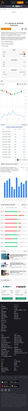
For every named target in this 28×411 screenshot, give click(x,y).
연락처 (15, 364)
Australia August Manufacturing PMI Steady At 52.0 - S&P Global (18, 256)
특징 (2, 363)
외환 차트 (16, 315)
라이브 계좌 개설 (7, 298)
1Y (17, 84)
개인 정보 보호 (9, 378)
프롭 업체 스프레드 (18, 351)
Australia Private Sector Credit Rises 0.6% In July (18, 272)
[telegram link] (9, 390)
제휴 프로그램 (4, 344)
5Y (22, 84)
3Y (20, 84)
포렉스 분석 (3, 320)
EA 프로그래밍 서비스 (6, 342)
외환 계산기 (3, 325)
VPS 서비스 (3, 339)
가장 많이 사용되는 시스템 (20, 310)
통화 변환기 (3, 330)
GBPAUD (2, 234)
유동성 (2, 323)
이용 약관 (3, 378)
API (2, 364)
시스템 (15, 308)
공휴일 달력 (3, 311)
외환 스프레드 (17, 335)
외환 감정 (16, 316)
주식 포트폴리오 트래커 (6, 356)
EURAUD (2, 211)
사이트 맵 (15, 378)
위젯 (2, 361)
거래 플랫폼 (3, 349)
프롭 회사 (16, 347)
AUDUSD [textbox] (2, 84)
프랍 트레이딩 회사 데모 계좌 (20, 352)
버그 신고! (16, 366)
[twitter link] (6, 390)
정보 (15, 368)
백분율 (26, 169)
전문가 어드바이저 (5, 351)
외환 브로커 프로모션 (18, 342)
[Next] (26, 160)
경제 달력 (3, 306)
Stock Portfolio (4, 368)
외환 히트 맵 (4, 327)
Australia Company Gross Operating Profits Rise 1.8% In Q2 (17, 264)
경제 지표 (3, 328)
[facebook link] (2, 390)
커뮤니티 (16, 306)
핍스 (23, 168)
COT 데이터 (3, 322)
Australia (21, 54)
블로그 (15, 369)
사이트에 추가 (7, 28)
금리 (2, 310)
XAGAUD (2, 246)
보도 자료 (16, 344)
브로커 (2, 335)
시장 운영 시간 (4, 308)
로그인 (13, 2)
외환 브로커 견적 (17, 337)
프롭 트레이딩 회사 (5, 337)
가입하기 (20, 2)
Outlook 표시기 (17, 318)
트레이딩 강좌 (4, 354)
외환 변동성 (3, 315)
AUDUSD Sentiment (9, 41)
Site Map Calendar (23, 377)
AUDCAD (2, 215)
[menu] (26, 2)
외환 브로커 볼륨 (17, 340)
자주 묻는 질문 (17, 361)
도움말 (15, 363)
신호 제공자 (3, 340)
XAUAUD (2, 242)
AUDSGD (2, 238)
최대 (25, 84)
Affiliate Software (5, 369)
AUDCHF (2, 230)
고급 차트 (3, 371)
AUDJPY (2, 219)
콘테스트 (16, 313)
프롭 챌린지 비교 (17, 349)
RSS (2, 366)
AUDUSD (2, 227)
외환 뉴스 (3, 318)
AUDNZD (2, 223)
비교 (15, 354)
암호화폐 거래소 (4, 352)
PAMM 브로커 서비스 (5, 346)
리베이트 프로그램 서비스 (7, 347)
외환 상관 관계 (4, 316)
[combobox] (3, 84)
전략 (15, 311)
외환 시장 (3, 313)
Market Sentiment (9, 43)
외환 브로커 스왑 (17, 339)
